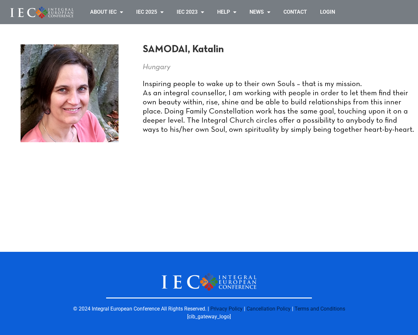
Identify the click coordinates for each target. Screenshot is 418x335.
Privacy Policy (226, 309)
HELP (223, 12)
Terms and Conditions (320, 309)
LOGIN (327, 12)
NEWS (256, 12)
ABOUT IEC (103, 12)
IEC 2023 (187, 12)
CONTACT (295, 12)
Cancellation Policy (269, 309)
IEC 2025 (146, 12)
